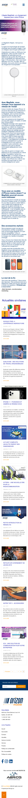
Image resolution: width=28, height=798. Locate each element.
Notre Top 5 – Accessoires (13, 603)
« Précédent (7, 671)
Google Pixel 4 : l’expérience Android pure (13, 322)
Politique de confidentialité (8, 748)
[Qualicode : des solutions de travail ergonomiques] (14, 352)
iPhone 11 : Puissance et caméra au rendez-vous (12, 403)
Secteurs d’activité (6, 740)
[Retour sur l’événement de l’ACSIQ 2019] (14, 553)
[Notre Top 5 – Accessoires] (14, 593)
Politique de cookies (6, 754)
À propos (4, 734)
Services (4, 743)
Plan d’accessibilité (6, 751)
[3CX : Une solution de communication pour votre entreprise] (14, 633)
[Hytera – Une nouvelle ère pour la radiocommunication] (14, 472)
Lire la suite (6, 338)
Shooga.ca (11, 788)
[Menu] (23, 5)
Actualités (4, 737)
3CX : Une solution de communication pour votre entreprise (14, 645)
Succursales (5, 731)
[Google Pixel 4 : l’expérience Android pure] (14, 311)
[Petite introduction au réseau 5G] (14, 513)
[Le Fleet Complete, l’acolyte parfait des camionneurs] (14, 432)
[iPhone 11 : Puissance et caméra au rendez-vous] (14, 392)
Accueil (3, 729)
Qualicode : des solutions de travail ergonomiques (13, 363)
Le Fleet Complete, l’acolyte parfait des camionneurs (11, 444)
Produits (4, 746)
